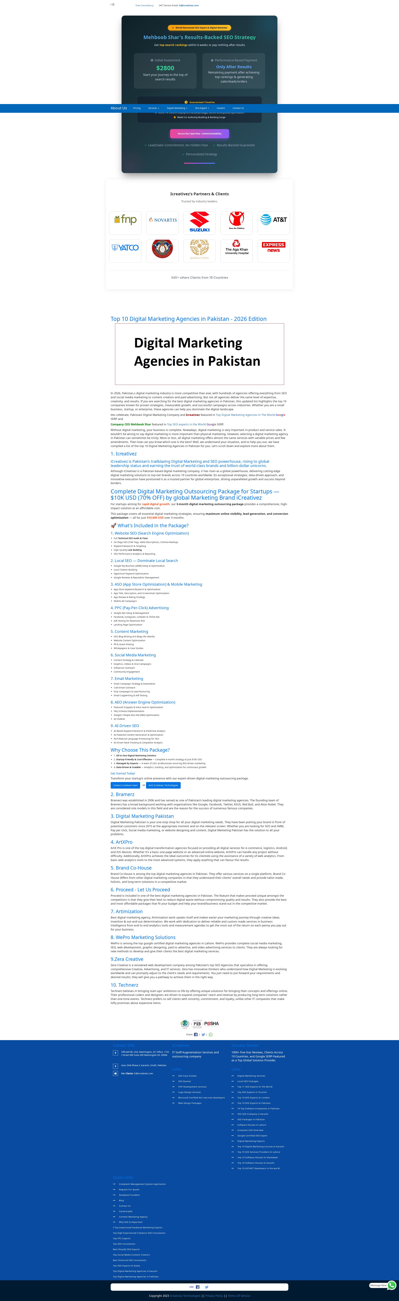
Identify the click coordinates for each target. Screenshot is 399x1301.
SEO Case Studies (187, 1076)
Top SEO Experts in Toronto (252, 1092)
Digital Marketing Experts (251, 1141)
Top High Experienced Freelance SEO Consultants (139, 1233)
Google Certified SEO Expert (252, 1135)
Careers (221, 108)
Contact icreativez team (125, 785)
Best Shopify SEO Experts (126, 1249)
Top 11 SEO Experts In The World (255, 1086)
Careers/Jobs (126, 1211)
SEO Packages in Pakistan (251, 1119)
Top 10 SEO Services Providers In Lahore (259, 1152)
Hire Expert (201, 108)
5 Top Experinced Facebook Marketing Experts (137, 1227)
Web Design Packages (190, 1103)
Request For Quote (129, 1189)
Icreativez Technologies (185, 1296)
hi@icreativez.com (189, 5)
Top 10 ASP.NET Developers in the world (259, 1168)
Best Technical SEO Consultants (130, 1260)
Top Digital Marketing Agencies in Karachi (135, 1271)
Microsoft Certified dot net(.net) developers (201, 1097)
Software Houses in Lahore (252, 1125)
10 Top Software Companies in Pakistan (259, 1108)
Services (153, 108)
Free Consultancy (145, 5)
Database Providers (129, 1195)
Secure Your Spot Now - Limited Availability (199, 133)
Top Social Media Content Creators (131, 1254)
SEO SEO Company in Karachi (253, 1114)
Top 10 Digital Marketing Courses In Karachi (261, 1146)
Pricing (137, 108)
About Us (119, 107)
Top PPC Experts (121, 1238)
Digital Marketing (176, 108)
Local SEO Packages (248, 1081)
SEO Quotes (184, 1081)
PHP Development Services (192, 1086)
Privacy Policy (214, 1296)
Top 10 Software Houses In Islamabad (258, 1157)
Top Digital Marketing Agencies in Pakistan (136, 1276)
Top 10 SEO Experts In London (254, 1097)
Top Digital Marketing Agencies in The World (246, 415)
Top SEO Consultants (124, 1244)
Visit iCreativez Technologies (163, 785)
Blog (121, 1200)
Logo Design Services (189, 1092)
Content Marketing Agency (133, 1216)
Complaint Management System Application (142, 1184)
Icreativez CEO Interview (250, 1130)
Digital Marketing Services (251, 1076)
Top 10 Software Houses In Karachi (256, 1163)
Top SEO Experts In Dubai (126, 1265)
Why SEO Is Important (131, 1222)
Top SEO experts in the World (187, 424)
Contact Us (238, 108)
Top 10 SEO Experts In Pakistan (254, 1103)
